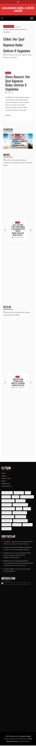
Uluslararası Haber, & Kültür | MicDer (18, 9)
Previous (5, 141)
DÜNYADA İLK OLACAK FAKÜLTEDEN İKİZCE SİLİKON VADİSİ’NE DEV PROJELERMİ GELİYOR (17, 555)
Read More (7, 115)
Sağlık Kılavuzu (20, 516)
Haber (8, 73)
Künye (3, 473)
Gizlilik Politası (6, 478)
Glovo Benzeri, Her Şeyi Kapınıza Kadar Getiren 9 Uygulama (17, 82)
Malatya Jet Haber (8, 516)
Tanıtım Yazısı (6, 528)
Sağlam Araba (7, 520)
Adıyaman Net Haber (20, 520)
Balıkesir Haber (7, 493)
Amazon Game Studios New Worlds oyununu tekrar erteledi (18, 382)
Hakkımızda (5, 483)
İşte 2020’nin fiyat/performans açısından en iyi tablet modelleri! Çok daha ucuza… (18, 230)
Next (31, 141)
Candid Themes (24, 741)
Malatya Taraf (7, 513)
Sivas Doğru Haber (8, 509)
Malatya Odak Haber (20, 513)
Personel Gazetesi (8, 501)
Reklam (4, 476)
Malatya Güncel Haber (20, 505)
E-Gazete (27, 509)
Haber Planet (27, 524)
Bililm (7, 307)
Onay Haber (17, 524)
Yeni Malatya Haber (27, 497)
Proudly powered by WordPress (15, 739)
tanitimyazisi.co (6, 486)
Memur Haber (7, 505)
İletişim (3, 481)
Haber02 (15, 497)
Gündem (8, 130)
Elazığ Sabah (6, 524)
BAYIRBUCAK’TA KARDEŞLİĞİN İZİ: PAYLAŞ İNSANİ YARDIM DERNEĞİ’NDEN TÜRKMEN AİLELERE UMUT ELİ (18, 563)
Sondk (28, 493)
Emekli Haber (20, 501)
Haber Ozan (6, 497)
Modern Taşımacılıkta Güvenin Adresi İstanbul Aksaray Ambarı (18, 141)
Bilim (17, 376)
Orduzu (19, 509)
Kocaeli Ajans (19, 493)
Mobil (6, 155)
